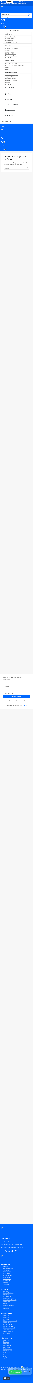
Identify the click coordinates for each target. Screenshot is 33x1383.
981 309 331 (16, 1372)
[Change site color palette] (6, 1378)
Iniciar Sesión (16, 697)
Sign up (25, 705)
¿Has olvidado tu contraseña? (16, 701)
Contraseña (10, 686)
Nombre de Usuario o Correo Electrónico (12, 678)
